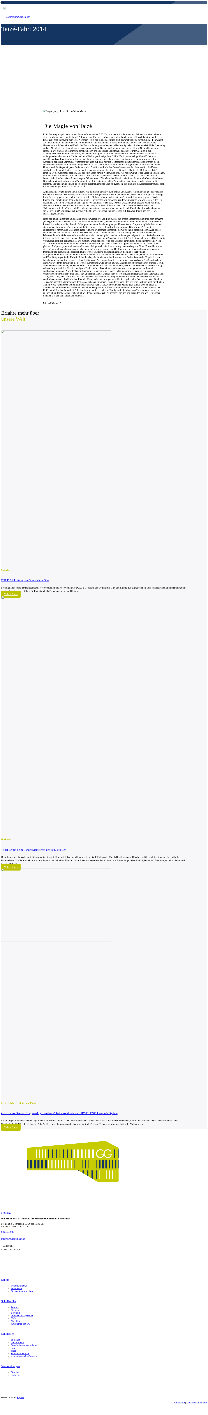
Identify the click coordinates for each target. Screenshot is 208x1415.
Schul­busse (16, 1288)
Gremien (15, 1310)
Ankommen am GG (20, 1323)
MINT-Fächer (17, 1342)
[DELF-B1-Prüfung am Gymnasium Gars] (56, 408)
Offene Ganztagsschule (22, 1315)
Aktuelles (15, 1375)
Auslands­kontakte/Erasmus (24, 1356)
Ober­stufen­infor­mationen (23, 1291)
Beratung (15, 1313)
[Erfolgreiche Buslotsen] (56, 677)
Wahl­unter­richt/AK (20, 1353)
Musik (14, 1350)
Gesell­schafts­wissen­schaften (24, 1345)
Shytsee (20, 1397)
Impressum (179, 1402)
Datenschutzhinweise (196, 1402)
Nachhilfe (15, 1321)
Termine (15, 1372)
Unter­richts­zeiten (19, 1285)
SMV (13, 1318)
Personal (15, 1307)
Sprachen (15, 1339)
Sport (13, 1348)
